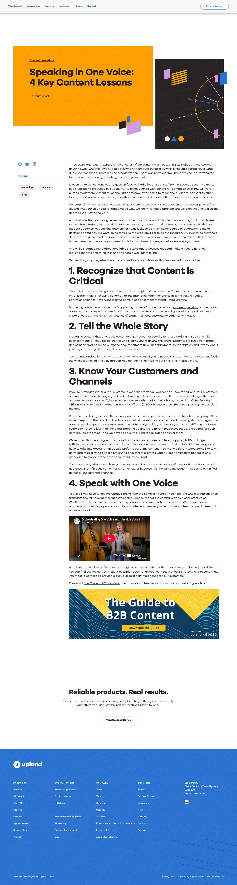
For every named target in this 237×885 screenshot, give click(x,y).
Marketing (27, 187)
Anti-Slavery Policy (215, 876)
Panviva (17, 809)
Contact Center (63, 796)
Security (100, 809)
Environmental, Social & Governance (115, 823)
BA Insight (18, 796)
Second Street (20, 830)
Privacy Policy (168, 876)
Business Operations (65, 789)
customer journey (129, 356)
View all (17, 836)
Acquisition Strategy (107, 836)
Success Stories (146, 796)
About (99, 789)
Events (141, 789)
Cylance (122, 165)
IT (56, 809)
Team (99, 796)
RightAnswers (20, 823)
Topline (23, 176)
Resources (64, 6)
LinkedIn (186, 802)
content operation (185, 307)
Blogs (24, 194)
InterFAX (18, 803)
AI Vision (100, 816)
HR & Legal (60, 803)
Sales (58, 836)
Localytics (46, 187)
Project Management (66, 830)
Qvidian (17, 816)
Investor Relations (105, 830)
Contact (142, 823)
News (140, 809)
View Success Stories (118, 720)
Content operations (42, 60)
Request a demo (214, 6)
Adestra (17, 789)
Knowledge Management (68, 816)
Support (142, 830)
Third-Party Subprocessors (190, 876)
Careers (100, 803)
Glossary (142, 816)
